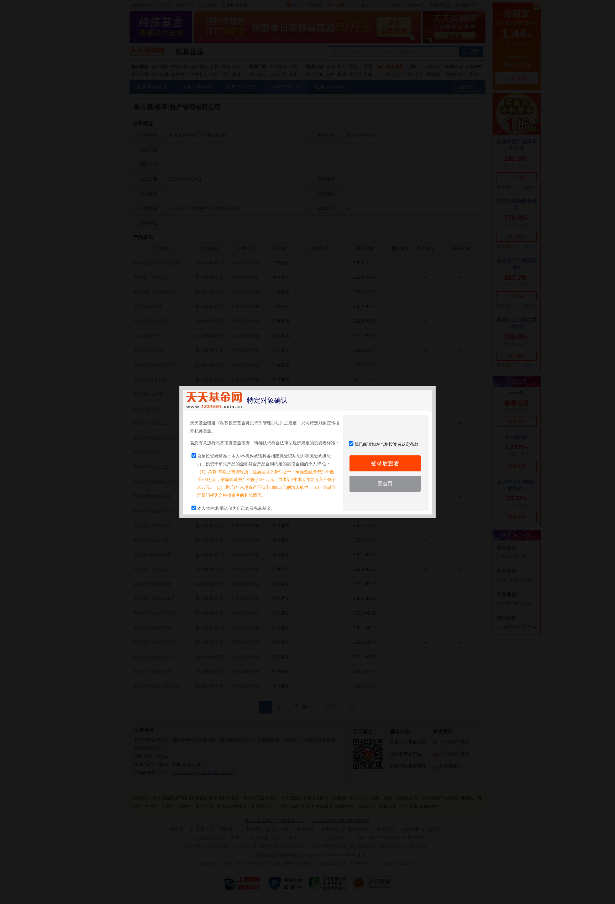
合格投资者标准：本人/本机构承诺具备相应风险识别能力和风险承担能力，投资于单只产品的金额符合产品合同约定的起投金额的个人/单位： (266, 476)
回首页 (385, 483)
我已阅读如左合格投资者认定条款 (386, 444)
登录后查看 (385, 463)
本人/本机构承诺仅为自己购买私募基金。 (236, 508)
